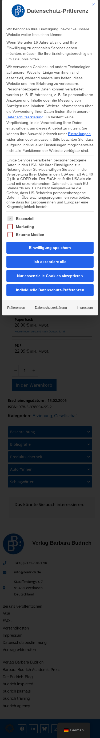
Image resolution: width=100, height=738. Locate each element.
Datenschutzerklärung (24, 117)
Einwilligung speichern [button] (50, 247)
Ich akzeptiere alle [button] (50, 262)
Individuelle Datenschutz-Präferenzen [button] (50, 290)
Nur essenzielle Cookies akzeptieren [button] (50, 276)
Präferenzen (16, 308)
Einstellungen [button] (79, 134)
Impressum (85, 308)
